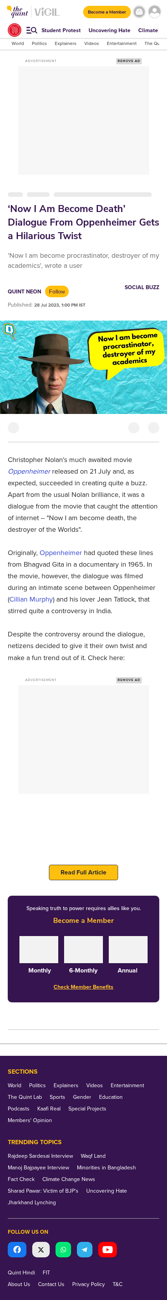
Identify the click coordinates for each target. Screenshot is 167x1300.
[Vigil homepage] (47, 15)
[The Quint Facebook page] (17, 1250)
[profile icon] (154, 12)
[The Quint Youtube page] (107, 1250)
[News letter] (139, 12)
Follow (57, 291)
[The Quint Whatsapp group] (63, 1250)
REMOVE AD (129, 61)
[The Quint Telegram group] (84, 1250)
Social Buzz (142, 287)
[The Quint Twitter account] (41, 1250)
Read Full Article (83, 872)
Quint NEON (24, 291)
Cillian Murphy (31, 599)
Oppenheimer (30, 471)
